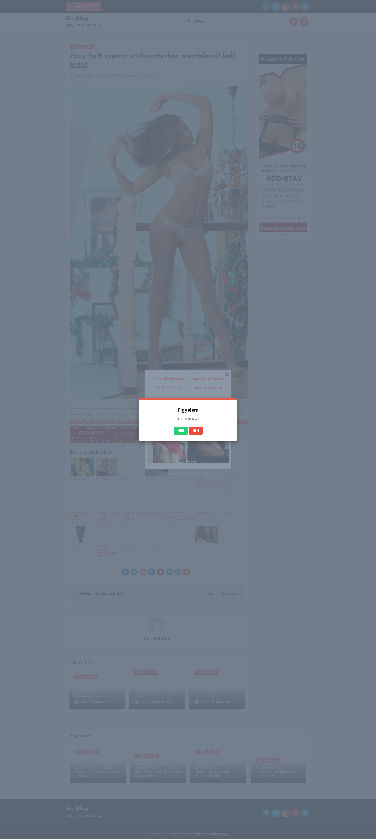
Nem (196, 430)
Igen (180, 430)
